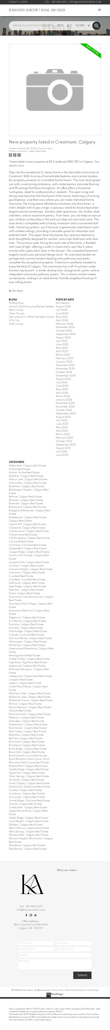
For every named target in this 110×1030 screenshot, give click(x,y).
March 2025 (63, 355)
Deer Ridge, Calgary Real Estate (27, 586)
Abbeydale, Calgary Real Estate (27, 465)
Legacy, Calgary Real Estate (25, 683)
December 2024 (65, 365)
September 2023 (66, 413)
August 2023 (63, 417)
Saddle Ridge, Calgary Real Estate (29, 769)
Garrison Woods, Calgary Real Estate (30, 638)
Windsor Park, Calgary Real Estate (28, 835)
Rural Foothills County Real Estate (28, 756)
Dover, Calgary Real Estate (24, 593)
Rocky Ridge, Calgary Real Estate (28, 749)
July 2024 (61, 382)
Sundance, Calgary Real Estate (27, 793)
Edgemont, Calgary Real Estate (27, 617)
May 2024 (62, 389)
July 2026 (61, 310)
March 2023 (63, 434)
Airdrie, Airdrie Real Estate (24, 472)
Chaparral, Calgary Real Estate (27, 528)
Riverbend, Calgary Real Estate (27, 745)
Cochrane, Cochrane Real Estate (27, 545)
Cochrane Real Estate (21, 541)
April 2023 (62, 431)
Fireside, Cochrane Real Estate (26, 635)
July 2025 (61, 341)
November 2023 (65, 407)
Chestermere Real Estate (23, 535)
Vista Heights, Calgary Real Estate (29, 821)
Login (23, 2)
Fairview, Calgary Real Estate (26, 628)
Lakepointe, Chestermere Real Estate (30, 676)
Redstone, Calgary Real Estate (26, 735)
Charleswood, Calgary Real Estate (29, 531)
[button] (26, 915)
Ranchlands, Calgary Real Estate (28, 728)
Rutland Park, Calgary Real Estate (28, 766)
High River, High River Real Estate (28, 662)
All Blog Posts (16, 303)
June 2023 (62, 424)
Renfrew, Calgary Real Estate (26, 738)
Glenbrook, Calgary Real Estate (27, 645)
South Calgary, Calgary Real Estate (29, 783)
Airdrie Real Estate (19, 469)
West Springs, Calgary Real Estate (28, 831)
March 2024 (63, 396)
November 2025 (65, 327)
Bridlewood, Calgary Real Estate (28, 517)
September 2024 (66, 375)
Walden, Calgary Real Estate (25, 825)
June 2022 (62, 455)
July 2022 (61, 451)
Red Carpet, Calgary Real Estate (27, 731)
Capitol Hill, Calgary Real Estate (27, 524)
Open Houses (16, 313)
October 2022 (64, 441)
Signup (13, 2)
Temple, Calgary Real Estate (25, 804)
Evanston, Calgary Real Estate (26, 624)
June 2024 (62, 386)
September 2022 (66, 445)
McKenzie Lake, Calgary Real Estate (30, 697)
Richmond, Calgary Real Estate (27, 742)
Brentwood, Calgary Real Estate (27, 507)
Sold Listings (16, 324)
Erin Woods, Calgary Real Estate (27, 621)
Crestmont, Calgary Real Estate (32, 151)
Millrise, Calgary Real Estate (25, 704)
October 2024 (64, 372)
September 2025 (66, 334)
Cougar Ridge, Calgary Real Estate (29, 552)
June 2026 (62, 313)
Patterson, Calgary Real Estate (26, 717)
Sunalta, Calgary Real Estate (25, 790)
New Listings (16, 310)
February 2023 (64, 438)
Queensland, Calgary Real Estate (28, 724)
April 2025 (62, 351)
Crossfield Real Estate (21, 576)
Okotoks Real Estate (20, 711)
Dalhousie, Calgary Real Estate (27, 583)
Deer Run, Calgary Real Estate (26, 590)
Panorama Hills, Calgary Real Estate (30, 714)
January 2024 (64, 400)
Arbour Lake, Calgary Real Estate (28, 479)
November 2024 (65, 368)
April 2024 (62, 393)
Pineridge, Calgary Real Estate (26, 721)
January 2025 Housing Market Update (31, 306)
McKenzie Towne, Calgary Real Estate (31, 700)
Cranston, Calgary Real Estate (26, 566)
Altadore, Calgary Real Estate (26, 476)
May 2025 (62, 348)
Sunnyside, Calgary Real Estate (27, 797)
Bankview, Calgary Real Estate (26, 486)
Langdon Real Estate (21, 680)
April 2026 (62, 320)
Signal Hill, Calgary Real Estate (27, 773)
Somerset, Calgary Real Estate (26, 780)
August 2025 (63, 337)
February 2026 (64, 324)
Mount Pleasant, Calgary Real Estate (30, 707)
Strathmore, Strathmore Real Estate (29, 787)
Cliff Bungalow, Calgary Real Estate (29, 538)
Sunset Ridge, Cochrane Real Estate (29, 800)
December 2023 (65, 403)
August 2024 (63, 379)
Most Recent (63, 303)
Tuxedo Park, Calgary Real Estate (28, 807)
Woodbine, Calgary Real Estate (27, 845)
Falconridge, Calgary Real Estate (28, 631)
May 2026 (62, 317)
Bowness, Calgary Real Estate (26, 500)
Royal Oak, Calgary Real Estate (27, 752)
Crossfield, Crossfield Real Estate (27, 579)
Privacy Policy (58, 990)
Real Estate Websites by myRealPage (82, 990)
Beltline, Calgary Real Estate (25, 497)
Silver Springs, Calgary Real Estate (29, 776)
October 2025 (64, 331)
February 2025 (64, 358)
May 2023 (62, 427)
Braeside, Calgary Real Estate (26, 503)
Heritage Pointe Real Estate (24, 655)
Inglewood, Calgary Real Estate (27, 666)
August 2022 (63, 448)
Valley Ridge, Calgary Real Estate (28, 818)
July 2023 (61, 420)
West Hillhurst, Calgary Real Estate (29, 828)
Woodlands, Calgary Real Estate (28, 849)
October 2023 (64, 410)
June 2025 (62, 344)
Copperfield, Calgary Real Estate (28, 548)
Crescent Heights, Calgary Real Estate (31, 569)
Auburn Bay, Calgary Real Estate (28, 483)
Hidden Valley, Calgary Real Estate (29, 659)
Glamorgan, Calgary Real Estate (28, 642)
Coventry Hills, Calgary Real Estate (29, 562)
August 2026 (63, 306)
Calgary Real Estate (20, 521)
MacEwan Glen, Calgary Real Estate (30, 693)
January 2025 (64, 362)
